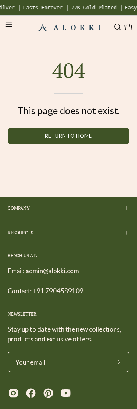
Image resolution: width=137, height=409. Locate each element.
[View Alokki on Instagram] (13, 393)
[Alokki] (69, 27)
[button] (117, 27)
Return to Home (68, 136)
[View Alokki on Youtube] (66, 393)
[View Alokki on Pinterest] (48, 393)
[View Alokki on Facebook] (31, 393)
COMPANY (19, 208)
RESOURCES (20, 233)
